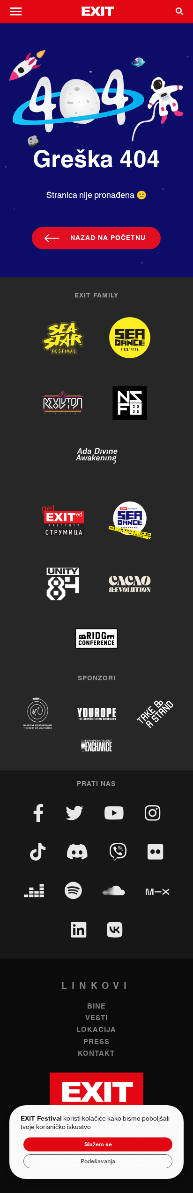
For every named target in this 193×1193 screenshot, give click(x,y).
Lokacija (96, 1030)
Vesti (96, 1018)
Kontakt (96, 1053)
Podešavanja (98, 1161)
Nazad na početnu (108, 238)
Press (96, 1042)
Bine (96, 1006)
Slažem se (98, 1144)
